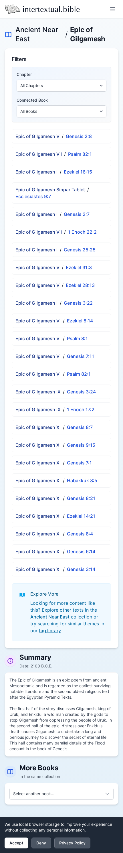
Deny (41, 842)
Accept (16, 842)
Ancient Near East (36, 34)
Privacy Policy (72, 842)
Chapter (24, 74)
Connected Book (32, 100)
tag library (50, 630)
